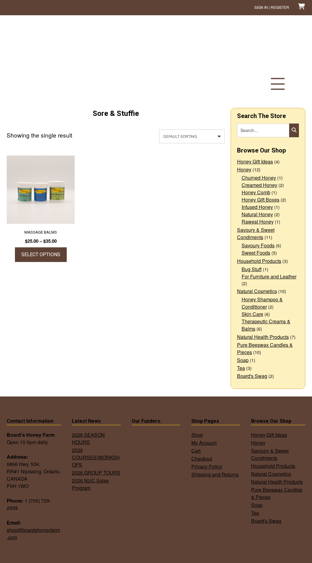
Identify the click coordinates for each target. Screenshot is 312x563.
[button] (277, 83)
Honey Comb (256, 192)
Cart (195, 450)
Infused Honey (257, 206)
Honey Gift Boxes (260, 199)
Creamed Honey (259, 184)
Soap (243, 360)
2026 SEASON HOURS (88, 438)
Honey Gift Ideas (255, 161)
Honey (244, 169)
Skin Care (252, 313)
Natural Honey (257, 214)
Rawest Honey (258, 221)
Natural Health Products (263, 336)
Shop (197, 434)
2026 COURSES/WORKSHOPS (96, 457)
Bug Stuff (252, 269)
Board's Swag (252, 375)
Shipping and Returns (215, 474)
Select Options (40, 254)
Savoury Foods (258, 245)
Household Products (259, 260)
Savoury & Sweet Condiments (256, 233)
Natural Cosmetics (257, 291)
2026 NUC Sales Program (90, 484)
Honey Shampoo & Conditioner (262, 303)
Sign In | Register (271, 7)
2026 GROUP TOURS (96, 472)
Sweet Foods (256, 252)
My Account (204, 442)
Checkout (201, 458)
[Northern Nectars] (43, 59)
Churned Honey (259, 177)
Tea (241, 367)
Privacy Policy (206, 466)
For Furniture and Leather (269, 276)
